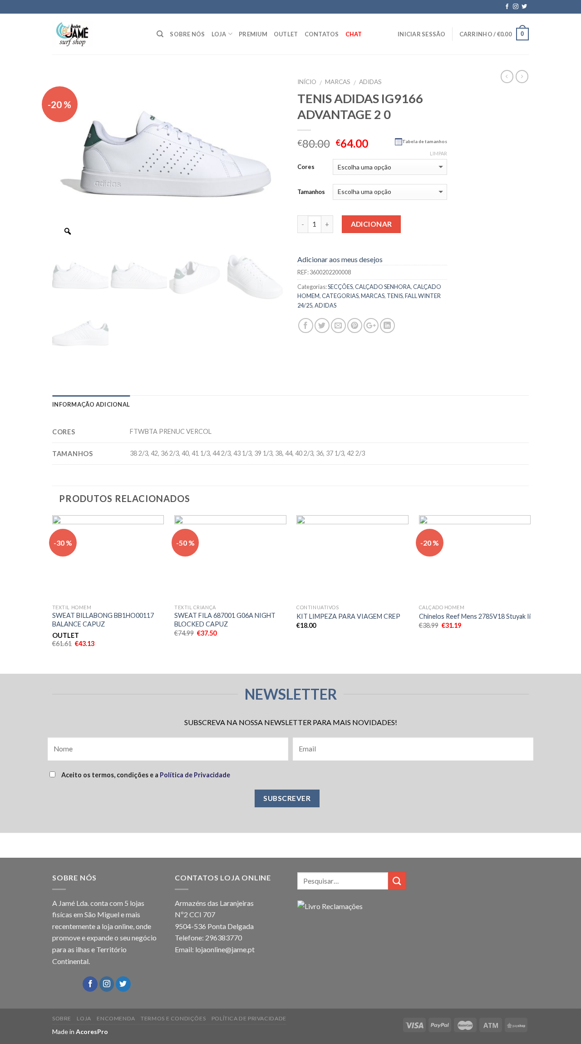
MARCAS (337, 81)
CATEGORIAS (340, 295)
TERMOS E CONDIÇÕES (173, 1018)
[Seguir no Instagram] (515, 7)
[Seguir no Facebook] (507, 7)
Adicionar (371, 224)
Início (306, 81)
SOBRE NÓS (187, 34)
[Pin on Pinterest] (354, 325)
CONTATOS (322, 34)
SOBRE (61, 1018)
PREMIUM (253, 34)
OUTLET (286, 34)
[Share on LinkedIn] (387, 325)
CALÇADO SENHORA (383, 286)
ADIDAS (370, 81)
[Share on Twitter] (322, 325)
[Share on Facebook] (305, 325)
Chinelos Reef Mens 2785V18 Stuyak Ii (475, 616)
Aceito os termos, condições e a (145, 775)
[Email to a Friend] (338, 325)
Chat (353, 34)
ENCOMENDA (116, 1018)
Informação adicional (91, 404)
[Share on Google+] (371, 325)
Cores (306, 166)
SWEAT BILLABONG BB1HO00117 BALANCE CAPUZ (103, 619)
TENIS (395, 295)
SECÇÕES (340, 286)
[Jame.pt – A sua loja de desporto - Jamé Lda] (97, 34)
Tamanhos (311, 191)
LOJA (219, 34)
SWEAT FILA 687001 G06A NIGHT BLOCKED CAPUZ (225, 619)
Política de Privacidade (195, 775)
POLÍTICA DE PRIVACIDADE (249, 1018)
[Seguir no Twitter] (524, 7)
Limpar (438, 153)
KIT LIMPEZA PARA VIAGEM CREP (348, 616)
